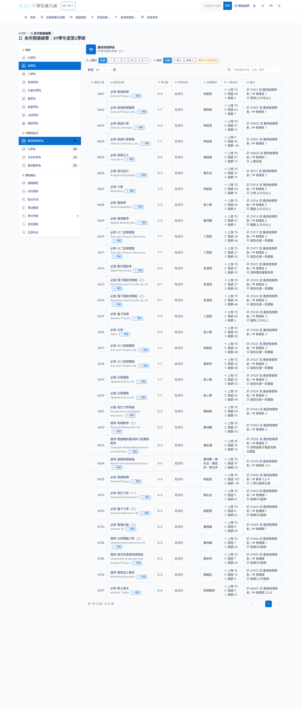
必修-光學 (116, 329)
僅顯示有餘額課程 (208, 60)
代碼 (167, 60)
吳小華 (207, 204)
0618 (101, 363)
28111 (254, 171)
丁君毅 (207, 236)
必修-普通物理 (119, 91)
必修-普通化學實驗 (122, 139)
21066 (254, 538)
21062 (254, 491)
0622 (101, 427)
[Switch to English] (263, 6)
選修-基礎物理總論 (122, 459)
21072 (254, 570)
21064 (254, 506)
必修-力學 (116, 186)
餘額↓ (189, 60)
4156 (101, 574)
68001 (254, 588)
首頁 (23, 33)
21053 (254, 425)
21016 (254, 200)
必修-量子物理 (119, 314)
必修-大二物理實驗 (122, 232)
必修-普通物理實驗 (122, 107)
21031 (254, 343)
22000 (254, 123)
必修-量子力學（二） (123, 508)
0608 (100, 204)
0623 (100, 445)
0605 (100, 157)
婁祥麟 (207, 220)
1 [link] (268, 604)
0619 (101, 379)
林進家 (207, 93)
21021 (254, 264)
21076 (254, 461)
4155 (100, 558)
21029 (254, 375)
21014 (254, 184)
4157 (101, 590)
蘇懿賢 (207, 511)
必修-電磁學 (118, 202)
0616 (101, 332)
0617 (101, 348)
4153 (100, 526)
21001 (254, 107)
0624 (100, 463)
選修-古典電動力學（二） (126, 538)
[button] (100, 17)
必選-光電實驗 (119, 377)
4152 (101, 511)
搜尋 (227, 5)
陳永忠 (207, 173)
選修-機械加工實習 (122, 572)
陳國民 (207, 574)
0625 (100, 479)
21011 (254, 89)
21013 (254, 216)
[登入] (254, 6)
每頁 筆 (102, 69)
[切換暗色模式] (279, 6)
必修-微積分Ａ (119, 155)
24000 (254, 153)
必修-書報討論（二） (123, 524)
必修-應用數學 (119, 218)
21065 (254, 524)
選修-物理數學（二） (123, 423)
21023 (254, 280)
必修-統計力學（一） (123, 493)
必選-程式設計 (119, 171)
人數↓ (178, 60)
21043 (254, 409)
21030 (254, 312)
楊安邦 (207, 363)
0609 (100, 220)
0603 (100, 125)
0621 (101, 411)
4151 (101, 495)
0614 (101, 300)
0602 (100, 109)
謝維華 (207, 157)
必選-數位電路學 (121, 266)
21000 (254, 475)
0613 (101, 284)
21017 (254, 232)
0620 (100, 395)
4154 (100, 542)
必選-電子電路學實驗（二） (128, 280)
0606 (100, 173)
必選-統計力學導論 (122, 407)
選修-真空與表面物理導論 (126, 554)
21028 (254, 330)
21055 (254, 439)
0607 (100, 189)
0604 (100, 141)
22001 (254, 139)
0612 (101, 268)
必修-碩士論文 (119, 588)
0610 (101, 236)
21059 (254, 554)
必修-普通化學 (119, 123)
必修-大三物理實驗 (122, 345)
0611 (101, 252)
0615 (101, 316)
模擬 (138, 95)
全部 (102, 60)
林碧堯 (207, 125)
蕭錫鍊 (207, 526)
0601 (101, 93)
